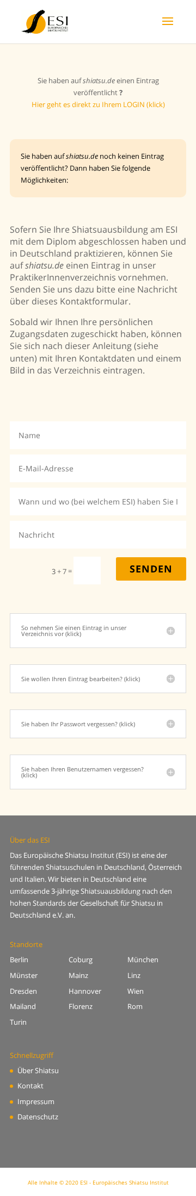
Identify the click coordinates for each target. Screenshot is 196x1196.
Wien (135, 991)
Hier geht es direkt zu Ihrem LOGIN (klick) (98, 104)
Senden (151, 568)
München (142, 959)
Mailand (23, 1006)
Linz (133, 975)
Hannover (85, 991)
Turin (18, 1022)
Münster (24, 975)
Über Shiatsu (38, 1070)
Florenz (81, 1006)
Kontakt (30, 1086)
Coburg (81, 959)
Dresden (23, 991)
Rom (135, 1006)
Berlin (19, 959)
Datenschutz (37, 1117)
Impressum (35, 1101)
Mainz (78, 975)
